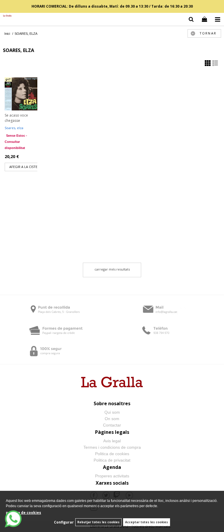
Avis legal (112, 441)
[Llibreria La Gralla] (6, 16)
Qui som (112, 412)
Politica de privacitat (112, 460)
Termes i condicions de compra (112, 447)
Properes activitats (112, 476)
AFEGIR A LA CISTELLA (26, 166)
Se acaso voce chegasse (16, 118)
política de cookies (23, 512)
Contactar (112, 425)
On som (112, 418)
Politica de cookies (112, 453)
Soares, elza (14, 128)
